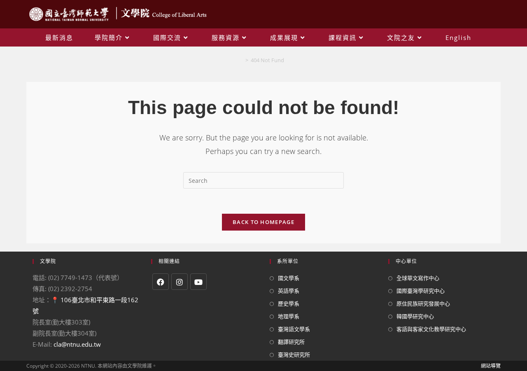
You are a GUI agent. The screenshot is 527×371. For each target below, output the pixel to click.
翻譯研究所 (291, 341)
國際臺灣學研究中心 (420, 290)
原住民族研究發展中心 (423, 303)
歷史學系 (288, 303)
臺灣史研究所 (294, 354)
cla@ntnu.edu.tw (77, 344)
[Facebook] (160, 281)
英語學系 (288, 290)
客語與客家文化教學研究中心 (431, 329)
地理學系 (288, 316)
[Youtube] (198, 281)
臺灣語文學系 (294, 329)
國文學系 (288, 278)
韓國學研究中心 (415, 316)
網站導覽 (491, 365)
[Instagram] (179, 281)
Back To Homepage (263, 222)
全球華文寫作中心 (417, 278)
